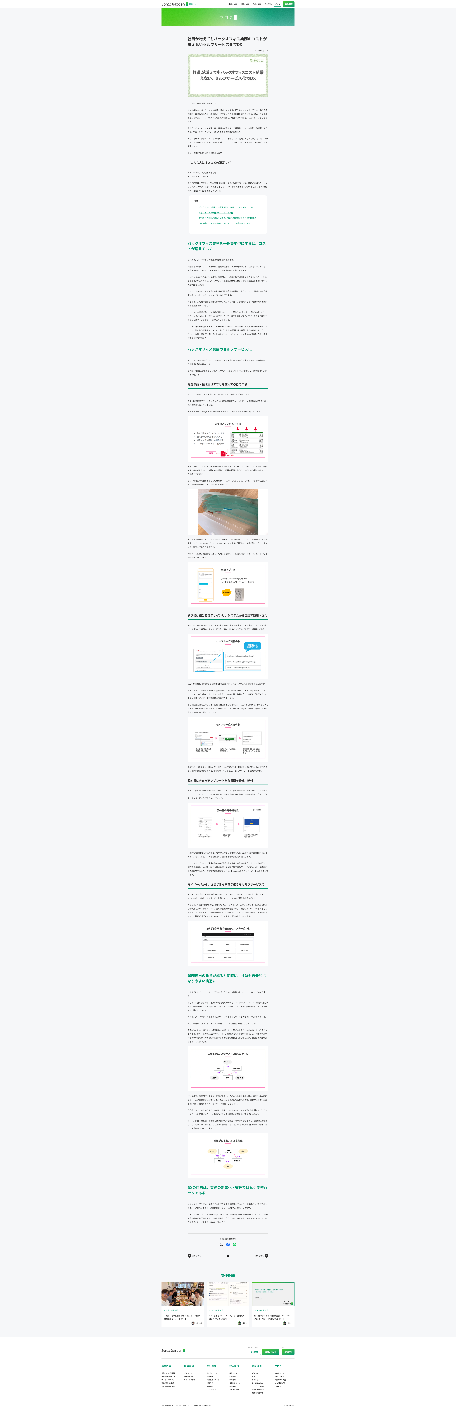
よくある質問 (234, 1389)
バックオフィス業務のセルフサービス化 (216, 212)
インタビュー (188, 1373)
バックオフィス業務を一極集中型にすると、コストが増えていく (226, 207)
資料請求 (254, 1352)
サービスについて (168, 1380)
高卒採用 (232, 1386)
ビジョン (255, 1373)
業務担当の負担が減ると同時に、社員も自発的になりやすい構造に (227, 218)
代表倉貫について (213, 1380)
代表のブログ (279, 1380)
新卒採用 (232, 1380)
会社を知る (257, 4)
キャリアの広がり (258, 1389)
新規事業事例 (188, 1376)
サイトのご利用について (183, 1405)
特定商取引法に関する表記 (202, 1405)
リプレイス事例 (189, 1380)
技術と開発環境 (257, 1393)
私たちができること (168, 1376)
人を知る (268, 4)
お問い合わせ (270, 1352)
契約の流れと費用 (168, 1383)
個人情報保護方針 (167, 1405)
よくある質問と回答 (168, 1386)
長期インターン (234, 1383)
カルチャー (256, 1380)
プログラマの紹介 (258, 1386)
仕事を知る (245, 4)
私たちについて (212, 1373)
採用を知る (233, 4)
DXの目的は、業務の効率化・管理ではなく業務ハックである (225, 223)
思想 (253, 1376)
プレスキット (211, 1389)
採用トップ (233, 1373)
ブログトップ (279, 1373)
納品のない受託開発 (168, 1373)
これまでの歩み (257, 1383)
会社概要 (210, 1376)
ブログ (277, 4)
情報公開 (210, 1386)
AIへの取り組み (280, 1383)
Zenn (277, 1386)
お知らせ (210, 1383)
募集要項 (288, 1352)
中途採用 (232, 1376)
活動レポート (279, 1376)
